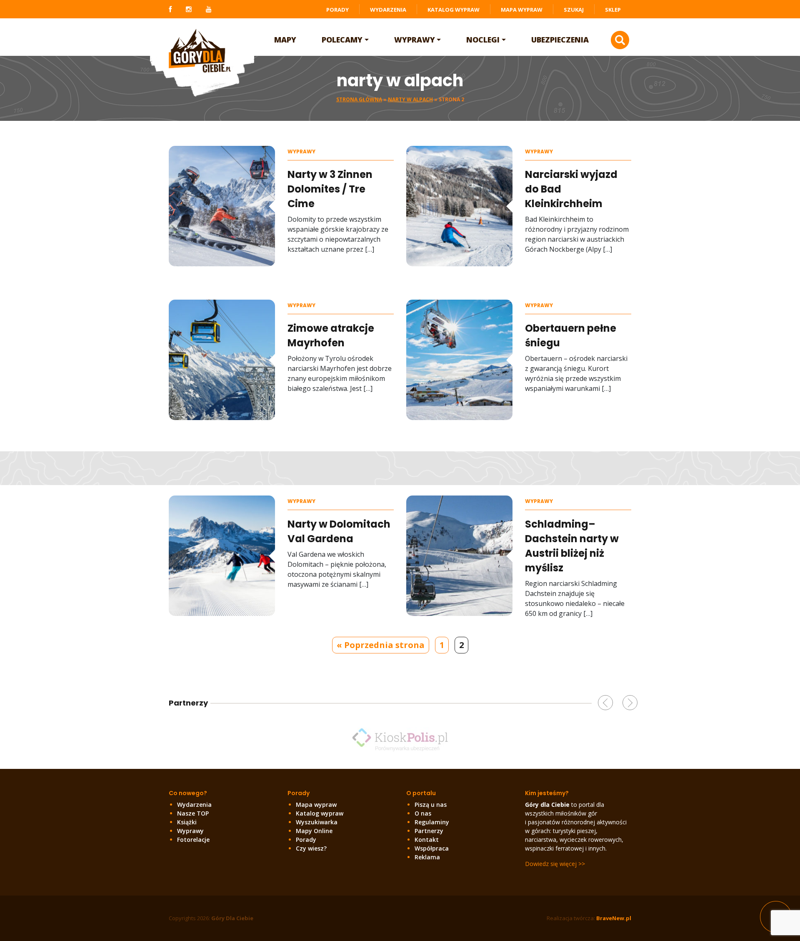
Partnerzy (429, 831)
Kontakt (427, 839)
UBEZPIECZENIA (560, 40)
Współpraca (432, 848)
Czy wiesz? (311, 848)
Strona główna (359, 99)
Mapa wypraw (521, 9)
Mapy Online (314, 831)
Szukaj (574, 9)
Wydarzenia (388, 9)
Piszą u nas (431, 804)
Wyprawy (414, 40)
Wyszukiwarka (317, 822)
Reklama (427, 857)
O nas (423, 813)
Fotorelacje (193, 839)
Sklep (613, 9)
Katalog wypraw (454, 9)
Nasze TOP (193, 813)
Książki (187, 822)
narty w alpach (410, 99)
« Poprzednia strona (381, 645)
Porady (337, 9)
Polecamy (342, 40)
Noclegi (483, 40)
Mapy (285, 40)
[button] (605, 702)
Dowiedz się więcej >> (555, 864)
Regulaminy (432, 822)
